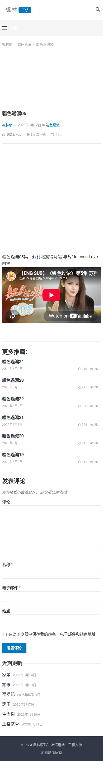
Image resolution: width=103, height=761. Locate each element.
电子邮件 (11, 588)
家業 (6, 674)
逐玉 (6, 704)
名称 (7, 564)
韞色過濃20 (13, 436)
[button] (9, 28)
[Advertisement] (51, 201)
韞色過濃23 (13, 380)
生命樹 (8, 714)
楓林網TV (40, 744)
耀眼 (6, 684)
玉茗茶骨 (10, 724)
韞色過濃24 (13, 361)
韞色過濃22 (13, 399)
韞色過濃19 (13, 454)
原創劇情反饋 (51, 752)
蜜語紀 (8, 694)
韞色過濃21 (13, 417)
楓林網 (7, 44)
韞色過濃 (24, 44)
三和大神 (75, 744)
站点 (6, 611)
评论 (6, 502)
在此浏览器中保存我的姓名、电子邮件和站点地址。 (54, 634)
